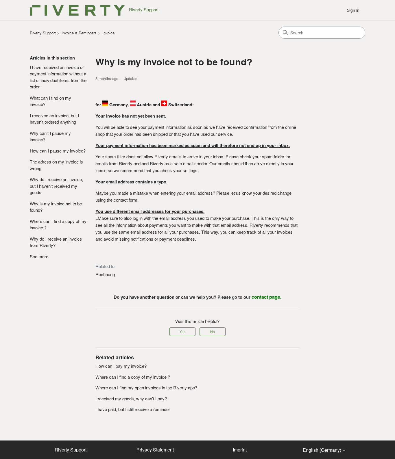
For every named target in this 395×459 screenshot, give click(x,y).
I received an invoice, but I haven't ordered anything (54, 118)
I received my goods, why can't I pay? (131, 398)
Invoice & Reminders (79, 33)
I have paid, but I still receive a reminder (132, 409)
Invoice (108, 33)
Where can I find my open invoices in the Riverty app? (146, 387)
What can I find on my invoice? (50, 101)
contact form (125, 200)
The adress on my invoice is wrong (56, 165)
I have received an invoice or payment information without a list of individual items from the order (58, 77)
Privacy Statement (155, 449)
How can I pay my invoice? (121, 366)
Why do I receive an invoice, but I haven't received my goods (56, 185)
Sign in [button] (353, 10)
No (212, 331)
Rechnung (105, 274)
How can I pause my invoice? (58, 151)
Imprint (240, 449)
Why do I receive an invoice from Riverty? (56, 242)
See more (39, 256)
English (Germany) (322, 450)
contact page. (266, 296)
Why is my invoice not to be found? (56, 206)
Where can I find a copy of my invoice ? (58, 224)
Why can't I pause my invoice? (50, 136)
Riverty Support (43, 33)
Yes (182, 331)
